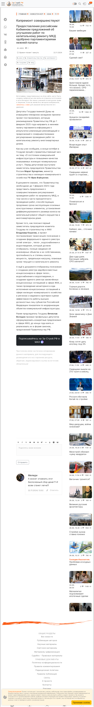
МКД (32, 63)
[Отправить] (5, 57)
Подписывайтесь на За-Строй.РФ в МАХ (39, 340)
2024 (49, 14)
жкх (20, 58)
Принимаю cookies (81, 702)
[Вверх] (5, 65)
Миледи (32, 475)
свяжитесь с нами (23, 105)
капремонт (51, 58)
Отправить (23, 462)
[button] (3, 4)
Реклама (47, 688)
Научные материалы (47, 644)
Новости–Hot (36, 14)
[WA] (5, 27)
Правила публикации (47, 674)
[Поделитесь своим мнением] (39, 450)
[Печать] (5, 49)
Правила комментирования (47, 666)
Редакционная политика (47, 670)
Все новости (47, 636)
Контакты (47, 685)
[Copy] (47, 490)
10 (81, 79)
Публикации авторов (47, 640)
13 (81, 26)
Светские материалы (47, 648)
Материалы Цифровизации (47, 652)
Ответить (54, 490)
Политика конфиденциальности (47, 662)
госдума (22, 63)
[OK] (5, 42)
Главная (22, 14)
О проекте (47, 681)
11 (56, 14)
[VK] (5, 34)
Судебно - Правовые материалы (47, 655)
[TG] (5, 19)
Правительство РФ (34, 58)
